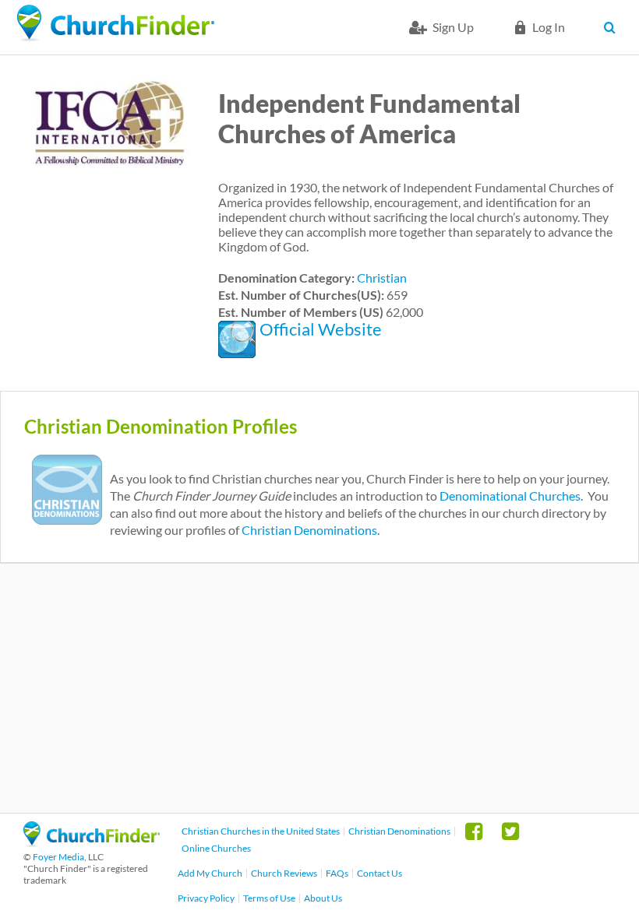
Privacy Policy (206, 898)
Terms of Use (269, 898)
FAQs (337, 873)
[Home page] (115, 23)
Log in (548, 26)
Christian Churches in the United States (261, 831)
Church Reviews (284, 873)
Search (613, 27)
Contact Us (379, 873)
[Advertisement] (319, 688)
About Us (323, 898)
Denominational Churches (510, 495)
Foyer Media (58, 857)
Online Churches (216, 848)
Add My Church (210, 873)
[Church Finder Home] (91, 842)
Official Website (320, 328)
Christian (382, 277)
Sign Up (453, 26)
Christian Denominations (309, 529)
